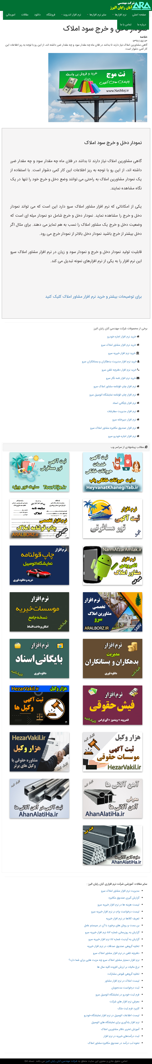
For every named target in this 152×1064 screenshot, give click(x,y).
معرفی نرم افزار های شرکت (124, 1001)
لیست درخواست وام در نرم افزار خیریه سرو (115, 911)
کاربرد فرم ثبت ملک (128, 1008)
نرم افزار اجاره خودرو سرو (122, 436)
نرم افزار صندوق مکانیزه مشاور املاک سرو (113, 428)
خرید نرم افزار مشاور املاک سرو (118, 345)
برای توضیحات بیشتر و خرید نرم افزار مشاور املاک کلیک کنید (93, 297)
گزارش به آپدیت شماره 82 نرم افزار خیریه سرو (113, 939)
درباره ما (141, 24)
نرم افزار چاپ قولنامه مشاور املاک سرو (115, 386)
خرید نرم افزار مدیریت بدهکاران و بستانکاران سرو (109, 361)
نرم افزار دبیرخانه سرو (124, 419)
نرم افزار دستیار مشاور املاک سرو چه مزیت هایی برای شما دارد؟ (104, 960)
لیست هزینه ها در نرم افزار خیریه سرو (118, 905)
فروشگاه (51, 14)
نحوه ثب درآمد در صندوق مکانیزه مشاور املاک (113, 1043)
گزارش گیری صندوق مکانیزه (124, 898)
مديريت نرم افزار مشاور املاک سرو (120, 891)
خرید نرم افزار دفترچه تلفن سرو (119, 370)
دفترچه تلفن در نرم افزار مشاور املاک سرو (116, 953)
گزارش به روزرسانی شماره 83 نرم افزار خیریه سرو (112, 932)
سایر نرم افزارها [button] (97, 14)
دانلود (37, 14)
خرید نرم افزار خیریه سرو (121, 353)
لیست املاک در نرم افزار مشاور (122, 981)
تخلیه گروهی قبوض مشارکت (123, 974)
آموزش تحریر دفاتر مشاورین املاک (120, 1029)
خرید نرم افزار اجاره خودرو (121, 336)
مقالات (24, 14)
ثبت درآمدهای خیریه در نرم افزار (121, 1036)
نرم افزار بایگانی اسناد (124, 403)
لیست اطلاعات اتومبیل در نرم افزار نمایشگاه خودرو (111, 1015)
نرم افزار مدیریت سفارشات (121, 411)
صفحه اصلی (137, 14)
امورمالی (10, 14)
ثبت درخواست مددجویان (125, 988)
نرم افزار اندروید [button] (72, 14)
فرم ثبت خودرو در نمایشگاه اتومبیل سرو (117, 994)
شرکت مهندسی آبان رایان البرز (61, 1061)
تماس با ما (125, 24)
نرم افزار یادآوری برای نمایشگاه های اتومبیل (115, 1022)
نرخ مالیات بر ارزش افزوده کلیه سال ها (118, 967)
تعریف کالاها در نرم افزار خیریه (122, 918)
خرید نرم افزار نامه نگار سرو (121, 378)
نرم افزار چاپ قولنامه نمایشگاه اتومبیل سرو (112, 395)
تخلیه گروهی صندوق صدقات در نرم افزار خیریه (113, 946)
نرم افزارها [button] (120, 14)
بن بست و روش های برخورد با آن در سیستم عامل (111, 925)
